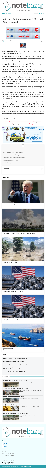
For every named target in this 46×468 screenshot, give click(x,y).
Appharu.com (28, 466)
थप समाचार (23, 148)
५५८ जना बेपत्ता (10, 262)
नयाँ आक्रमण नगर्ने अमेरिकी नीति (13, 291)
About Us (6, 441)
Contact (6, 446)
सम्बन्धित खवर (5, 177)
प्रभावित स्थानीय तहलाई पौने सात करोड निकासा (16, 365)
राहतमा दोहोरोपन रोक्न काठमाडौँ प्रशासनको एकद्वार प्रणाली (13, 152)
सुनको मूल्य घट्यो (12, 368)
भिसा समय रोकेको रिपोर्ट (12, 320)
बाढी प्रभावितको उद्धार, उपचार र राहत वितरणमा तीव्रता (13, 162)
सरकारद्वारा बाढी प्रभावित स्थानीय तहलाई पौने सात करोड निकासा (14, 157)
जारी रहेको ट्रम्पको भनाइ (12, 205)
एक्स (14, 124)
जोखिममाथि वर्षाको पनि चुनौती (13, 362)
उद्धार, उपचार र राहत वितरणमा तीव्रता (14, 371)
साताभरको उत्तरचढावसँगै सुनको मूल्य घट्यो (11, 160)
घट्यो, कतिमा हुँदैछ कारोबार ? (12, 405)
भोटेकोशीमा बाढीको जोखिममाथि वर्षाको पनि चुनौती (12, 155)
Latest (4, 355)
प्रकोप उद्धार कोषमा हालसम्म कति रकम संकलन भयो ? (17, 380)
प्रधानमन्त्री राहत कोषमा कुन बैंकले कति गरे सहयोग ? (16, 389)
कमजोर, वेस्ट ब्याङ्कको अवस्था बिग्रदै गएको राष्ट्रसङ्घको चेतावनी (19, 234)
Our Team (6, 443)
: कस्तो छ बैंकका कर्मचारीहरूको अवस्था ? (13, 397)
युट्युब (18, 124)
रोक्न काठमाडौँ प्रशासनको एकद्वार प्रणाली (15, 359)
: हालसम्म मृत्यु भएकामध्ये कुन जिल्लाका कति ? (15, 413)
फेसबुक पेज (37, 122)
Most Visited (6, 376)
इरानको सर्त (8, 349)
